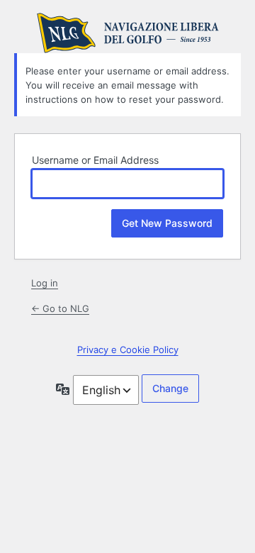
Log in (44, 283)
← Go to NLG (60, 308)
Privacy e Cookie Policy (127, 349)
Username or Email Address (95, 160)
